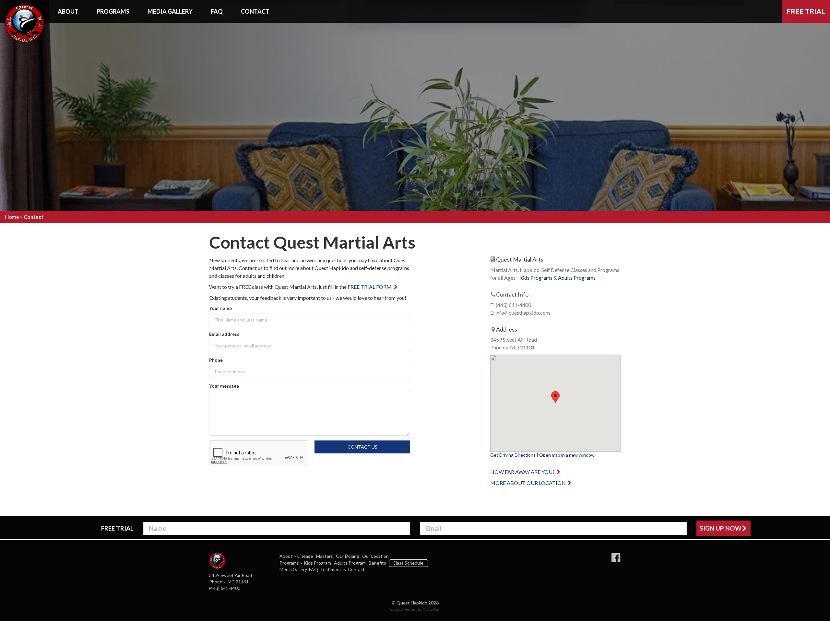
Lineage (305, 556)
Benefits (378, 563)
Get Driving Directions (513, 455)
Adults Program (350, 563)
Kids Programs (535, 278)
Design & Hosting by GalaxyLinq (415, 609)
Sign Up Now (720, 528)
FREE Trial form (370, 287)
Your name (220, 308)
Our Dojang (348, 556)
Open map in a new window (567, 455)
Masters (325, 556)
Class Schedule (408, 563)
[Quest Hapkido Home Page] (24, 10)
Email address (224, 334)
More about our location (528, 483)
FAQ (217, 11)
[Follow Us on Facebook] (616, 558)
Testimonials (333, 569)
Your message (224, 386)
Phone (216, 360)
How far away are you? (523, 472)
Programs (113, 11)
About (68, 11)
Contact (255, 11)
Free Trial (806, 11)
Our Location (376, 556)
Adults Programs (577, 278)
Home (12, 217)
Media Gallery (170, 11)
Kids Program (318, 563)
